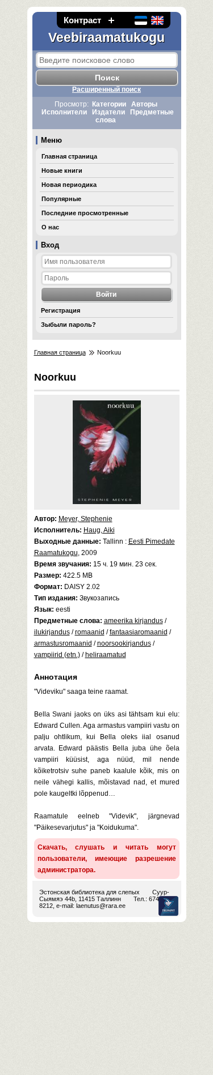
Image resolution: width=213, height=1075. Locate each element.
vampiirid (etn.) (57, 655)
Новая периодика (69, 184)
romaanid (90, 632)
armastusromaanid (63, 643)
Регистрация (60, 310)
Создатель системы (168, 906)
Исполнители (64, 112)
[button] (111, 20)
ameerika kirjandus (133, 621)
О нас (50, 227)
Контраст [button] (82, 20)
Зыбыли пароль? (68, 324)
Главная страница (69, 156)
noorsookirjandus (124, 643)
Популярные (61, 198)
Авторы (144, 104)
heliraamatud (105, 655)
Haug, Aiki (99, 530)
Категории (109, 104)
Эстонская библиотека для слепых (89, 892)
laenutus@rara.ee (101, 905)
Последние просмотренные (84, 213)
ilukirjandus (52, 632)
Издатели (108, 112)
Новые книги (61, 170)
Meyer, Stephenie (85, 519)
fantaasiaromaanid (139, 632)
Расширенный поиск (106, 89)
